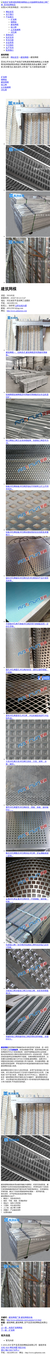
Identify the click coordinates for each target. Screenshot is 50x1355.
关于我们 (10, 14)
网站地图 (13, 1347)
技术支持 (10, 37)
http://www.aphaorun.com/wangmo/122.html (24, 1320)
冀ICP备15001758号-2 (10, 1350)
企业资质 (10, 42)
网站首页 (10, 12)
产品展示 (10, 17)
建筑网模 (14, 25)
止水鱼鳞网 (15, 30)
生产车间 (10, 48)
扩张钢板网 (13, 1050)
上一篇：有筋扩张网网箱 (11, 1328)
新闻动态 (10, 35)
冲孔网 (14, 32)
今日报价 (10, 45)
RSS (7, 1347)
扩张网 (14, 19)
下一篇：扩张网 (8, 1330)
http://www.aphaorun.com (17, 311)
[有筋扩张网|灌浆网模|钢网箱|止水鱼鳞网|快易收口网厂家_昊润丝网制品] (25, 5)
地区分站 (22, 1347)
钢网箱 (14, 22)
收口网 (14, 27)
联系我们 (10, 50)
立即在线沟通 (21, 306)
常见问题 (10, 40)
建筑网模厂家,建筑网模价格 (21, 1317)
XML (3, 1347)
